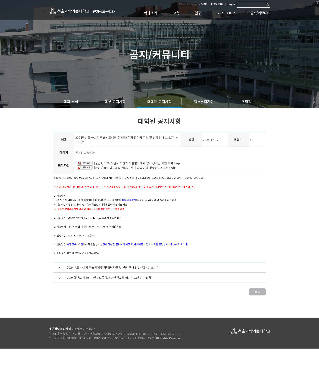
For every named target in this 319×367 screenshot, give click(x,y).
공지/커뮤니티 (260, 12)
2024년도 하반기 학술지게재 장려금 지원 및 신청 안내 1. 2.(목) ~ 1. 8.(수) (112, 267)
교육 (176, 12)
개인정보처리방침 (60, 328)
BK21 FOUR (225, 12)
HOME (202, 4)
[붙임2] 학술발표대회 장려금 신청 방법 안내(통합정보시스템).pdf (134, 167)
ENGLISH (217, 4)
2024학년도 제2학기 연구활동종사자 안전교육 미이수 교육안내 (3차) (109, 277)
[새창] (69, 10)
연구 (198, 12)
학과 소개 (150, 12)
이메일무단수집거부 (84, 328)
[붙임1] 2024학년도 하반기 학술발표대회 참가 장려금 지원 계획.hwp (137, 163)
